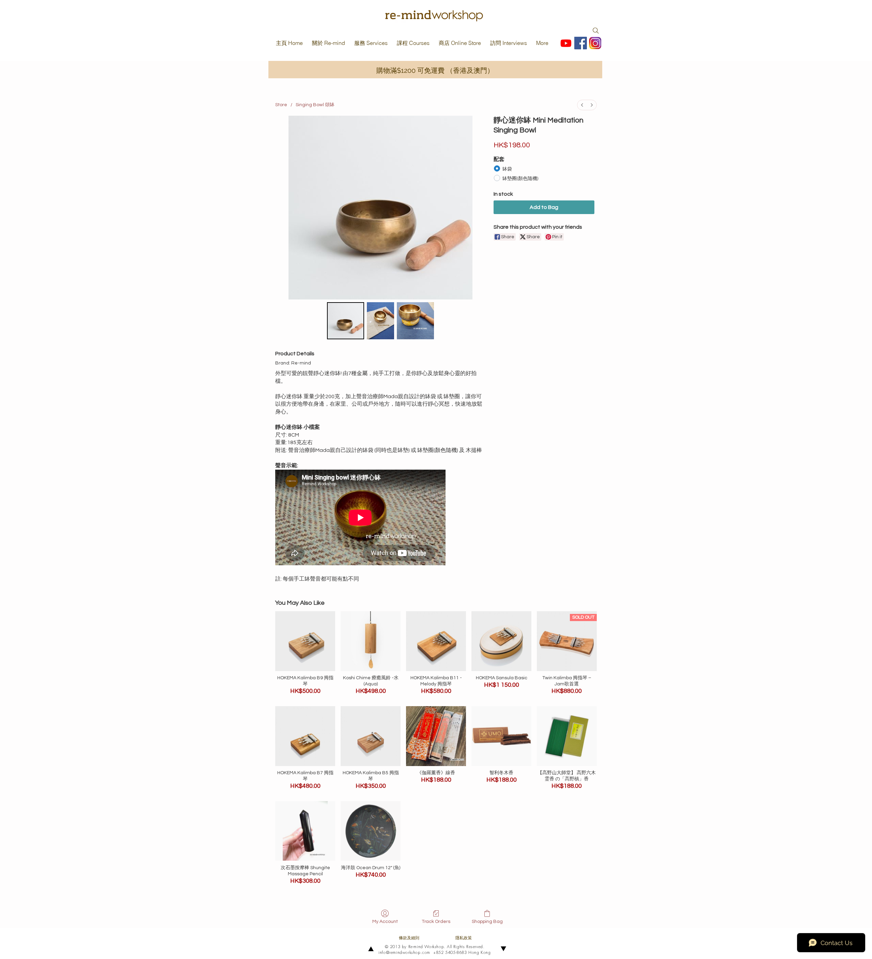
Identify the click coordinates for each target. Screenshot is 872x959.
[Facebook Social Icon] (580, 43)
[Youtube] (566, 43)
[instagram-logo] (595, 43)
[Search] (596, 30)
